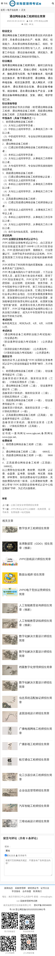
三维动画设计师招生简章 (34, 821)
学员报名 (16, 891)
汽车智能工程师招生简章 (34, 805)
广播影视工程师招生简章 (34, 744)
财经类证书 (33, 888)
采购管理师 (20, 888)
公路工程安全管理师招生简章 (25, 505)
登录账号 (22, 855)
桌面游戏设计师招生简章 (34, 713)
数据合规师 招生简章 (32, 574)
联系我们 (37, 891)
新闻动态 (8, 888)
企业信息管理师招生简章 (34, 790)
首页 (3, 10)
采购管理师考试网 (28, 901)
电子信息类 (12, 10)
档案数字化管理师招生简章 (35, 667)
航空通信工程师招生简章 (34, 759)
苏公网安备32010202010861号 (30, 909)
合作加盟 (26, 891)
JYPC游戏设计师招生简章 (35, 559)
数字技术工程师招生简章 (34, 528)
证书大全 (45, 888)
